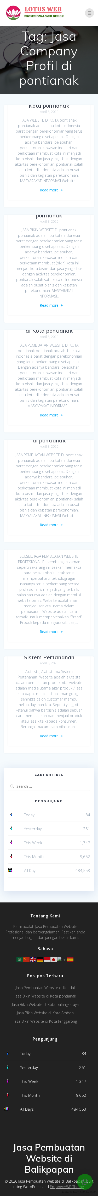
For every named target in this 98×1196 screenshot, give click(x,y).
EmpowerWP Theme (67, 1186)
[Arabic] (19, 959)
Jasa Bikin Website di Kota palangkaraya (45, 1004)
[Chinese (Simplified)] (26, 959)
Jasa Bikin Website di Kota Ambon (45, 1012)
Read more (49, 189)
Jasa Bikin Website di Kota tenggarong (45, 1021)
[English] (33, 959)
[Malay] (62, 959)
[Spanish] (70, 959)
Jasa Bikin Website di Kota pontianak (45, 996)
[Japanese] (53, 959)
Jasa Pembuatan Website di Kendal (45, 987)
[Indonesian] (47, 959)
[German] (40, 959)
